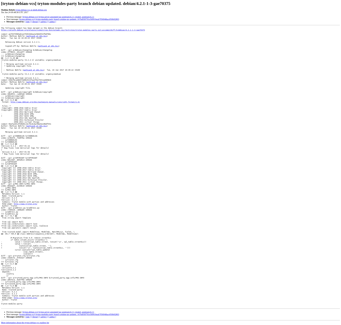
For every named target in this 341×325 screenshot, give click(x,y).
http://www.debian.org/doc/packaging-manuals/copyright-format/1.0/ (45, 102)
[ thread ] (35, 22)
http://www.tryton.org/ (25, 204)
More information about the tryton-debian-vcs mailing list (25, 323)
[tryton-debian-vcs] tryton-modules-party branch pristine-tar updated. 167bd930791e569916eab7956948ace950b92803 (69, 19)
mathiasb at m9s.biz (37, 36)
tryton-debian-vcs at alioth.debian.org (31, 10)
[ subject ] (43, 22)
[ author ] (52, 22)
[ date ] (28, 22)
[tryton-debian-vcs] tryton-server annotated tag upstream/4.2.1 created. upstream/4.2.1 (58, 17)
